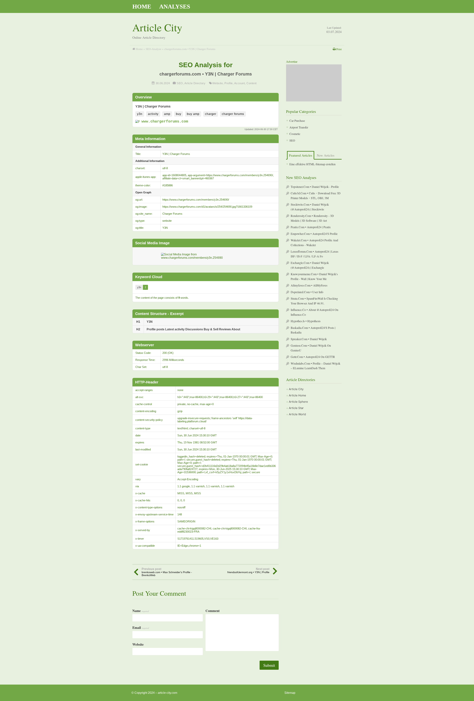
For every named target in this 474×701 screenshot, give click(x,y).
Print (339, 49)
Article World (297, 414)
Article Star (296, 408)
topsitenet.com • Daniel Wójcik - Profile (315, 187)
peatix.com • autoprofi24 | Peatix (311, 227)
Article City (157, 27)
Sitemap (289, 692)
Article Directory (195, 83)
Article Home (297, 395)
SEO (180, 83)
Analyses (174, 6)
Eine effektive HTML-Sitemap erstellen (312, 164)
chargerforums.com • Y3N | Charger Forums (205, 73)
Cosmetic (294, 134)
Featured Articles (300, 155)
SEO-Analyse (153, 49)
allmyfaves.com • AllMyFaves (309, 285)
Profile (228, 83)
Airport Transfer (298, 127)
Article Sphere (298, 401)
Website (217, 83)
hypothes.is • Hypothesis (306, 321)
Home (141, 6)
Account (239, 83)
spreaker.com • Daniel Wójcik (309, 339)
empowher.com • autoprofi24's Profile (314, 234)
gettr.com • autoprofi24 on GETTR (313, 357)
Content (251, 83)
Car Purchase (297, 121)
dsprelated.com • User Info (307, 292)
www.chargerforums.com (164, 121)
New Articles (325, 155)
